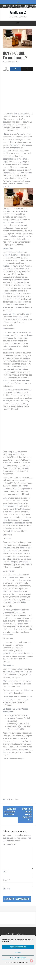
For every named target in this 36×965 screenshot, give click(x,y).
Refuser (18, 952)
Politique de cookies (11, 962)
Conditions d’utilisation (23, 962)
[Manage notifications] (31, 960)
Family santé (18, 12)
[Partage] (15, 69)
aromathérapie (15, 799)
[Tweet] (27, 69)
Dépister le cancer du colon (10, 812)
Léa (18, 61)
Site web (6, 889)
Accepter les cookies (18, 947)
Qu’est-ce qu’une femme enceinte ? (27, 814)
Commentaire (9, 844)
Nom (5, 871)
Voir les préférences (18, 958)
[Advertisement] (18, 92)
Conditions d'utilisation (17, 934)
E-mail (6, 880)
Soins (6, 799)
